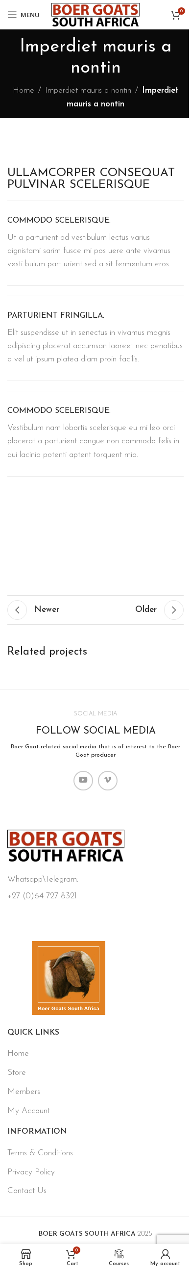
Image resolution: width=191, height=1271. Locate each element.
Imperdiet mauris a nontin (88, 90)
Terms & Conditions (40, 1153)
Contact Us (27, 1191)
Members (23, 1092)
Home (23, 90)
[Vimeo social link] (108, 780)
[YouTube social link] (83, 780)
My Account (28, 1111)
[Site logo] (95, 14)
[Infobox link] (95, 243)
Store (16, 1072)
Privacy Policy (31, 1172)
